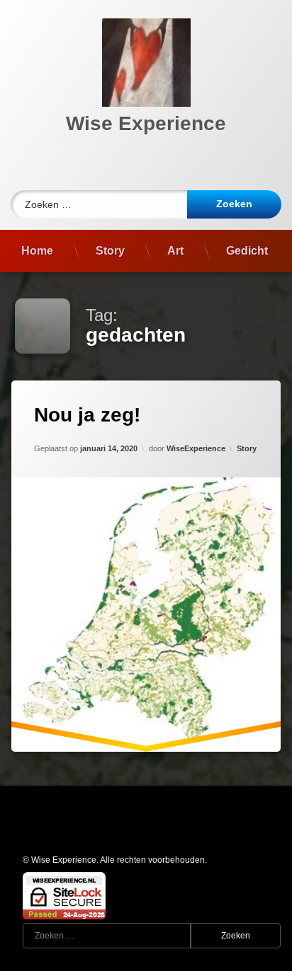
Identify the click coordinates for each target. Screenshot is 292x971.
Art (175, 251)
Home (37, 251)
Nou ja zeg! (87, 415)
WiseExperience (196, 448)
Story (110, 251)
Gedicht (247, 251)
